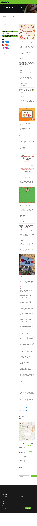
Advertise (21, 496)
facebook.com (30, 451)
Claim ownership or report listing (8, 31)
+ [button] (20, 423)
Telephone (5, 26)
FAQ (3, 501)
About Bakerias (4, 496)
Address (4, 24)
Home (3, 10)
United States (7, 10)
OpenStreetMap (30, 440)
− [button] (20, 424)
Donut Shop (5, 53)
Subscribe (33, 476)
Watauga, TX (13, 10)
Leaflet (24, 440)
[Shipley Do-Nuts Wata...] (27, 431)
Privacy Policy (4, 499)
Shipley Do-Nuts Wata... (28, 433)
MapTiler (27, 440)
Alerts (4, 29)
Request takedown (6, 33)
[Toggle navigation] (34, 2)
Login (21, 499)
